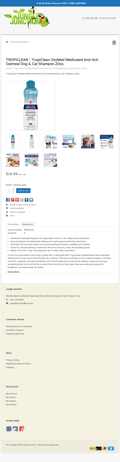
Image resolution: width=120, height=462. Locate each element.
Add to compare (17, 212)
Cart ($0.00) (91, 18)
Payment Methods (15, 333)
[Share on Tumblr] (26, 200)
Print (12, 215)
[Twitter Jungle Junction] (15, 428)
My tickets (11, 401)
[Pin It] (17, 200)
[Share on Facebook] (8, 200)
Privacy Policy (12, 360)
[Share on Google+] (12, 200)
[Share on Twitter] (31, 200)
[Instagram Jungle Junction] (21, 428)
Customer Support (15, 330)
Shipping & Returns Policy (18, 363)
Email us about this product (22, 204)
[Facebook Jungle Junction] (8, 428)
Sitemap (10, 367)
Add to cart (23, 190)
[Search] (7, 42)
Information (13, 224)
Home (9, 68)
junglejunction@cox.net (21, 303)
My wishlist (11, 404)
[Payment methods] (93, 448)
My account (109, 18)
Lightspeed (54, 445)
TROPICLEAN (19, 184)
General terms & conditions (19, 326)
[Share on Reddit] (22, 200)
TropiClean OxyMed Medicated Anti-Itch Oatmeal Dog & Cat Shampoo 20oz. (50, 68)
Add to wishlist (16, 208)
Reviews (27, 224)
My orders (11, 397)
